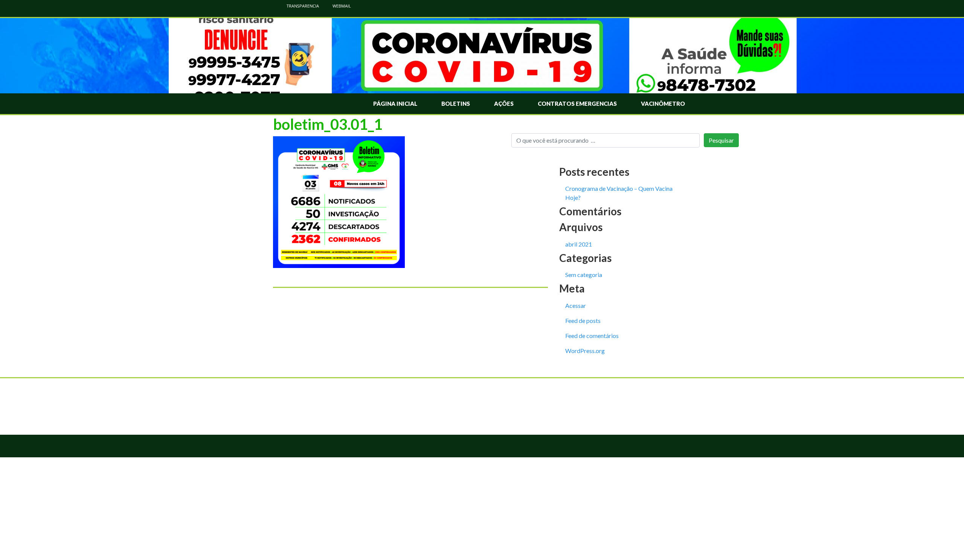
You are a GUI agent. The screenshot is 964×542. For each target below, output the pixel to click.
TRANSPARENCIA (302, 6)
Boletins (455, 103)
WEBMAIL (341, 6)
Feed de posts (583, 320)
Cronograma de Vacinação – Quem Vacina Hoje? (619, 193)
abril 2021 (578, 244)
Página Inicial (395, 103)
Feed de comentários (592, 335)
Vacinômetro (663, 103)
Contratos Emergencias (577, 103)
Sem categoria (583, 274)
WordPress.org (585, 350)
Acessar (575, 305)
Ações (504, 103)
